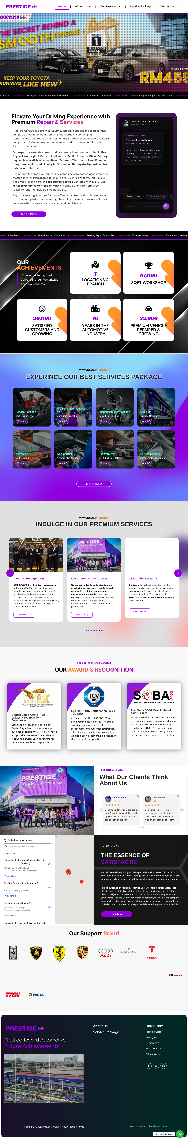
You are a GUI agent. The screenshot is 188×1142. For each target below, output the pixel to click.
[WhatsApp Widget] (180, 1134)
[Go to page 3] (139, 827)
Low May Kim (120, 797)
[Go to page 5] (143, 827)
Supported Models (134, 196)
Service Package (140, 6)
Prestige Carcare (155, 1031)
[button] (86, 630)
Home (62, 6)
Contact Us (168, 6)
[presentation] (10, 573)
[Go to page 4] (141, 827)
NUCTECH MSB (161, 797)
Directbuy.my (153, 1043)
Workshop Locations (157, 196)
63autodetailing (154, 1048)
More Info (21, 421)
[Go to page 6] (145, 827)
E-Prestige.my (153, 1054)
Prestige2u (152, 1037)
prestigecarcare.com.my (137, 143)
